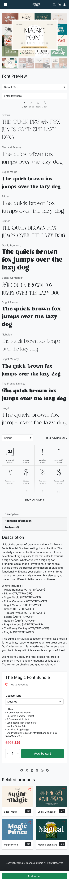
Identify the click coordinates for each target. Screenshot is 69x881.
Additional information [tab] (18, 520)
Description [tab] (11, 514)
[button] (63, 35)
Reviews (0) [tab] (12, 527)
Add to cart (42, 753)
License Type (13, 695)
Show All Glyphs (34, 499)
